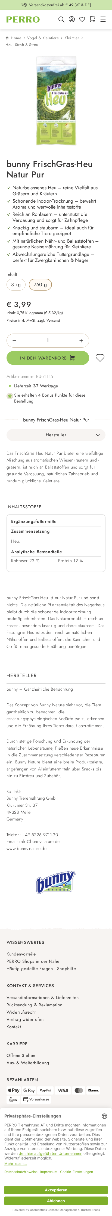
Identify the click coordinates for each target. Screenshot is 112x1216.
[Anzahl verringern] (13, 341)
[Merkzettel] (82, 19)
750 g (40, 284)
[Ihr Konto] (72, 19)
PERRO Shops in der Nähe (33, 961)
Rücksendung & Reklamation (35, 1005)
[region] (56, 100)
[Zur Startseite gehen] (23, 19)
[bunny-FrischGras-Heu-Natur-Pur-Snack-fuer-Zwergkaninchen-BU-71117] (56, 101)
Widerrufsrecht (21, 1012)
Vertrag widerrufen (25, 1019)
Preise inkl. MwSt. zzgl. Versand (33, 320)
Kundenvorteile (21, 954)
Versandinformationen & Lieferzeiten (43, 997)
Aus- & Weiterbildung (28, 1063)
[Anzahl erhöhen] (83, 341)
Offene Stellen (21, 1055)
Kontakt (14, 1027)
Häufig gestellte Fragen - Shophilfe (41, 968)
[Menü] (102, 19)
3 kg (16, 284)
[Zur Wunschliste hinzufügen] (100, 358)
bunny (12, 689)
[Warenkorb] (92, 19)
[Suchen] (61, 19)
